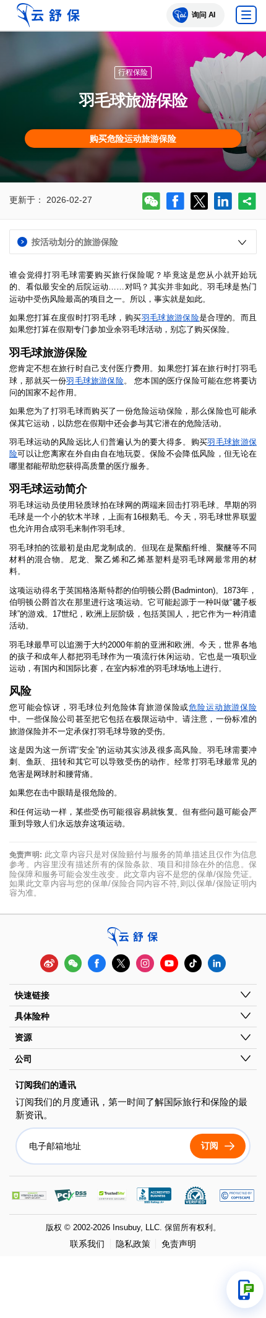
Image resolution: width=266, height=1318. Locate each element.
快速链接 (32, 995)
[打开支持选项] (245, 1289)
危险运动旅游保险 (223, 707)
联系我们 (87, 1244)
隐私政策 (133, 1244)
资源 (23, 1037)
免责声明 (178, 1244)
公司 (23, 1059)
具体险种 (32, 1016)
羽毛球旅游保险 (170, 317)
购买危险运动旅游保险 (133, 138)
